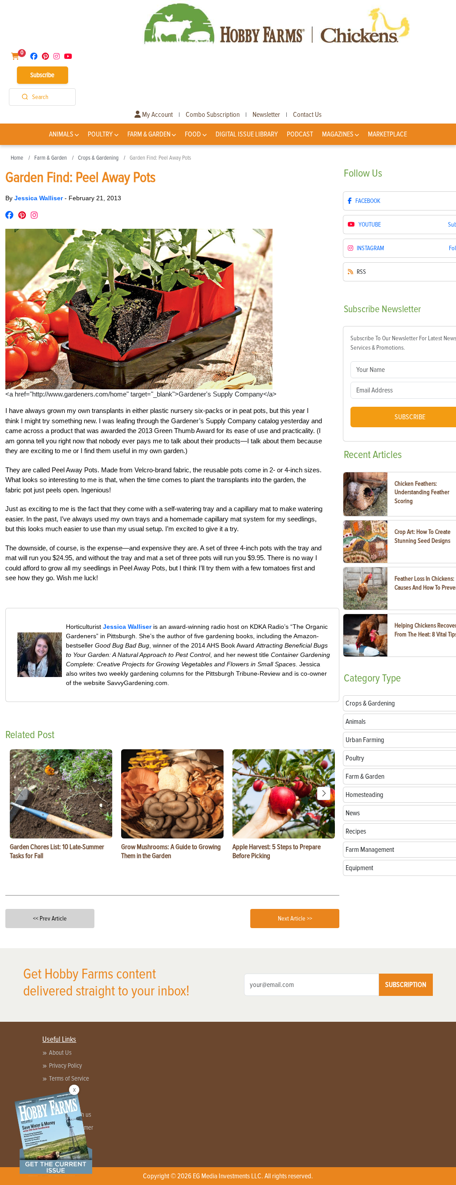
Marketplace (387, 134)
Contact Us (307, 114)
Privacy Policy (65, 1065)
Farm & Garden (149, 134)
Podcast (300, 134)
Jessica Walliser (39, 198)
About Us (60, 1053)
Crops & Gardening (98, 157)
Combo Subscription (213, 114)
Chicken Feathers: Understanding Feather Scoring (422, 492)
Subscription (405, 984)
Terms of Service (69, 1078)
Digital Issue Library (247, 134)
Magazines (338, 134)
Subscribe (42, 75)
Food (193, 134)
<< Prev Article (50, 918)
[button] (323, 793)
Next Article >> (295, 918)
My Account (157, 114)
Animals (61, 134)
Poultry (100, 134)
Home (17, 157)
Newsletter (266, 114)
